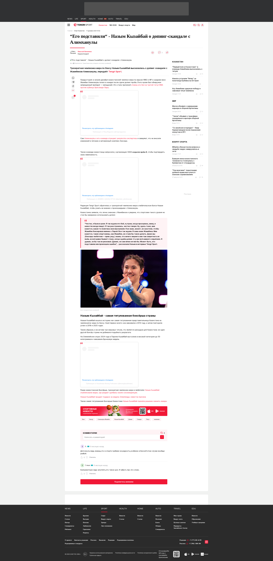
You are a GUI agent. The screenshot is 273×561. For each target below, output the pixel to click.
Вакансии (102, 540)
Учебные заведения (198, 522)
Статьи (67, 519)
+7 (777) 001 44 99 (195, 540)
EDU (126, 19)
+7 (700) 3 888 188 (195, 543)
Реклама (93, 540)
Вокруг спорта (124, 25)
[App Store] (187, 554)
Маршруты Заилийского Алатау (180, 527)
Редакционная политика (125, 540)
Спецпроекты (69, 526)
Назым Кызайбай (119, 419)
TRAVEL (119, 19)
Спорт (103, 516)
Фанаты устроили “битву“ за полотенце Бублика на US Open (185, 79)
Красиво (86, 516)
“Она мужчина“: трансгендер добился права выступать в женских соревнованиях (184, 172)
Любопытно (87, 526)
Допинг (130, 419)
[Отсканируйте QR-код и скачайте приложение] (123, 410)
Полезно (86, 522)
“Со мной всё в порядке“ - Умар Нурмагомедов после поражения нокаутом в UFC (186, 130)
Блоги (157, 522)
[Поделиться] (167, 52)
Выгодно (86, 519)
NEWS (69, 19)
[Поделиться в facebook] (73, 86)
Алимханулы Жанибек (104, 419)
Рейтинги (68, 529)
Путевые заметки (180, 522)
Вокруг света (178, 519)
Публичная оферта (95, 555)
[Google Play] (195, 554)
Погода (67, 522)
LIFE (76, 19)
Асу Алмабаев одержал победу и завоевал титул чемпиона (186, 89)
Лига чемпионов (106, 526)
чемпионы (156, 419)
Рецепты (86, 533)
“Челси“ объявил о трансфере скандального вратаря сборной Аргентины (185, 118)
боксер (91, 419)
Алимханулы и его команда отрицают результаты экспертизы (110, 138)
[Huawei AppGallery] (204, 554)
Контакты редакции (81, 540)
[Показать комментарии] (159, 52)
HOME (100, 19)
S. (85, 446)
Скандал (139, 419)
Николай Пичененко (85, 51)
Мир (133, 25)
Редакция (111, 540)
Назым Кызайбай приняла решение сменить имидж (145, 401)
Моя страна (178, 516)
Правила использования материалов (101, 553)
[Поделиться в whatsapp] (73, 78)
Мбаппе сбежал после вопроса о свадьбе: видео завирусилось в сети (186, 149)
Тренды (103, 522)
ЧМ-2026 (113, 25)
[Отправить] (162, 437)
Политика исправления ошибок (147, 553)
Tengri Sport (115, 71)
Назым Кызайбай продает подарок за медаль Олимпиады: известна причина (113, 397)
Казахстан (103, 25)
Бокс (83, 419)
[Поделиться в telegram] (73, 82)
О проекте (68, 540)
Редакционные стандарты (73, 543)
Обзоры (158, 526)
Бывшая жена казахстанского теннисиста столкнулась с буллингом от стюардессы (185, 161)
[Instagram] (206, 542)
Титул (147, 419)
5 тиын (87, 465)
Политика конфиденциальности (125, 553)
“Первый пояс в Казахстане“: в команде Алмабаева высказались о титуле (187, 69)
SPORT (83, 19)
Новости (68, 516)
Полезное (158, 519)
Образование (196, 519)
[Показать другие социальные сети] (73, 90)
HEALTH (92, 19)
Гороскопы (86, 529)
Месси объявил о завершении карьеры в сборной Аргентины (185, 107)
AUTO (110, 19)
